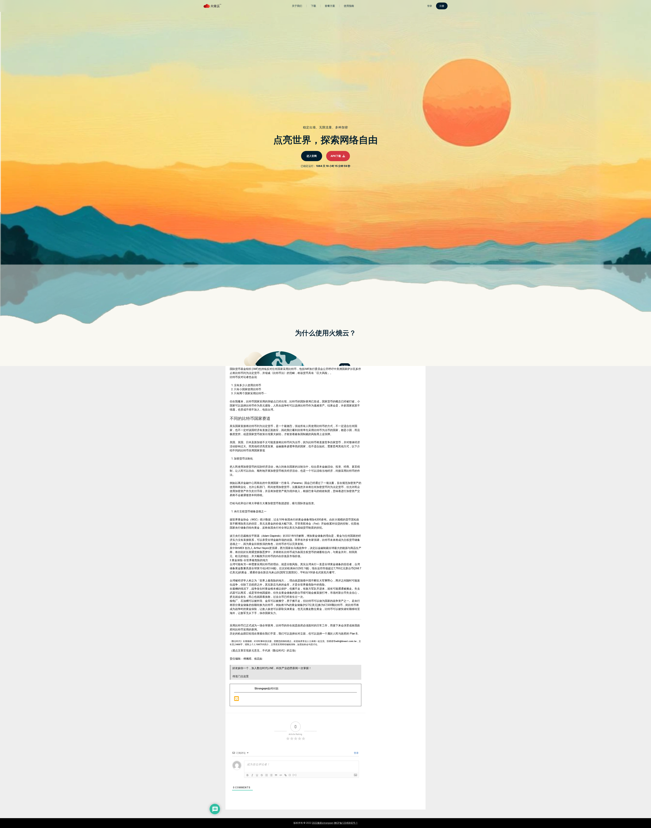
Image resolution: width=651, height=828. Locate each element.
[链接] (285, 775)
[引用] (276, 775)
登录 (356, 753)
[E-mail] (236, 699)
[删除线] (261, 775)
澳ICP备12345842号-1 (346, 823)
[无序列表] (271, 775)
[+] (295, 775)
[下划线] (257, 775)
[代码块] (280, 775)
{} (290, 775)
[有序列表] (266, 775)
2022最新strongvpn (322, 823)
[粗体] (247, 775)
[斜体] (252, 775)
